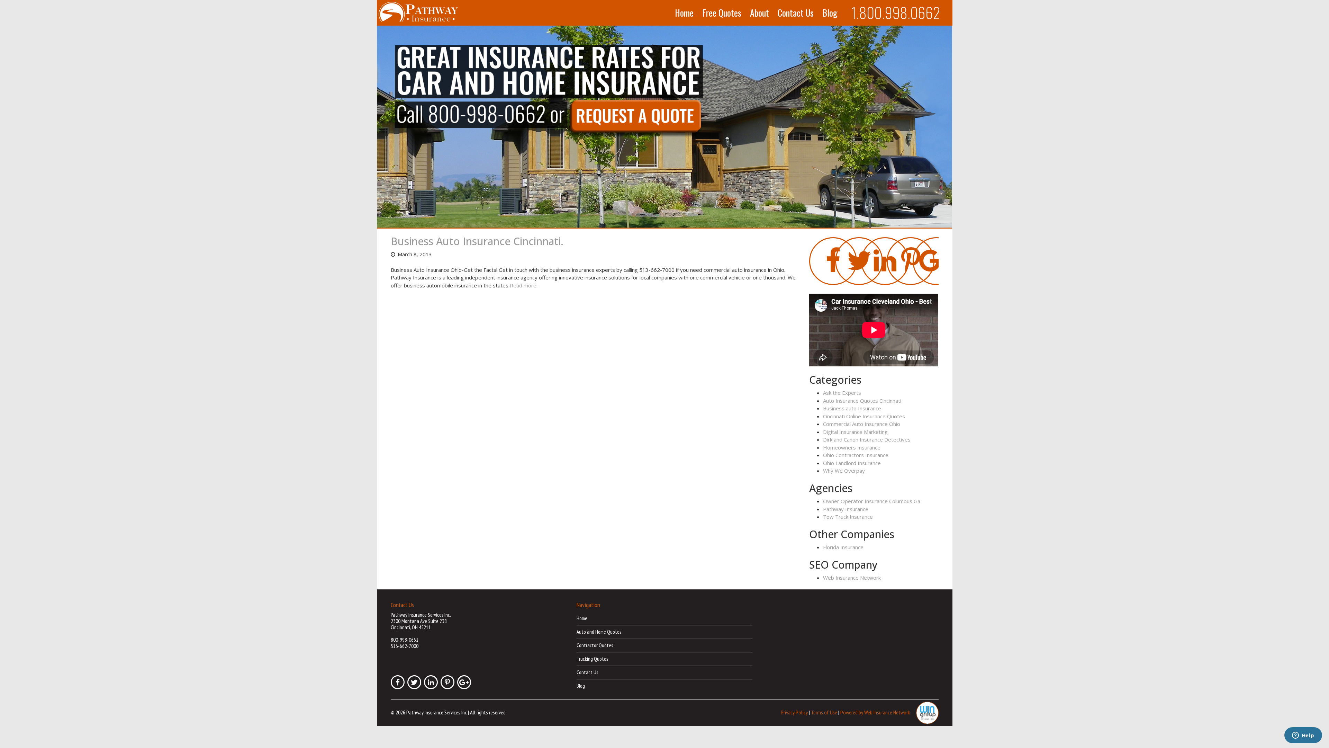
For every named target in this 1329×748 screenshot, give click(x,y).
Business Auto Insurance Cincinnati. (477, 241)
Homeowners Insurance (851, 447)
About (759, 13)
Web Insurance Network (852, 577)
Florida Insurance (843, 547)
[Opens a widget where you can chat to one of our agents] (1303, 736)
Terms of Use (824, 712)
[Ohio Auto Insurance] (664, 127)
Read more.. (524, 285)
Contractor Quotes (595, 645)
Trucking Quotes (592, 659)
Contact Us (796, 13)
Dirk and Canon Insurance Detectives (867, 439)
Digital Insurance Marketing (855, 431)
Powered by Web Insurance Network (875, 712)
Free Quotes (721, 13)
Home (684, 13)
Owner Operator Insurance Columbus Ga (871, 501)
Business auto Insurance (852, 408)
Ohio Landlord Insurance (852, 463)
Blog (830, 13)
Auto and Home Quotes (599, 632)
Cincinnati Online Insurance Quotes (864, 416)
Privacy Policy (794, 712)
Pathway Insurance (845, 509)
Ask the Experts (842, 392)
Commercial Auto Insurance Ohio (861, 423)
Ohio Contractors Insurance (855, 455)
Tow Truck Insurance (848, 516)
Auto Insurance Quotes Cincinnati (862, 400)
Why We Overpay (844, 470)
